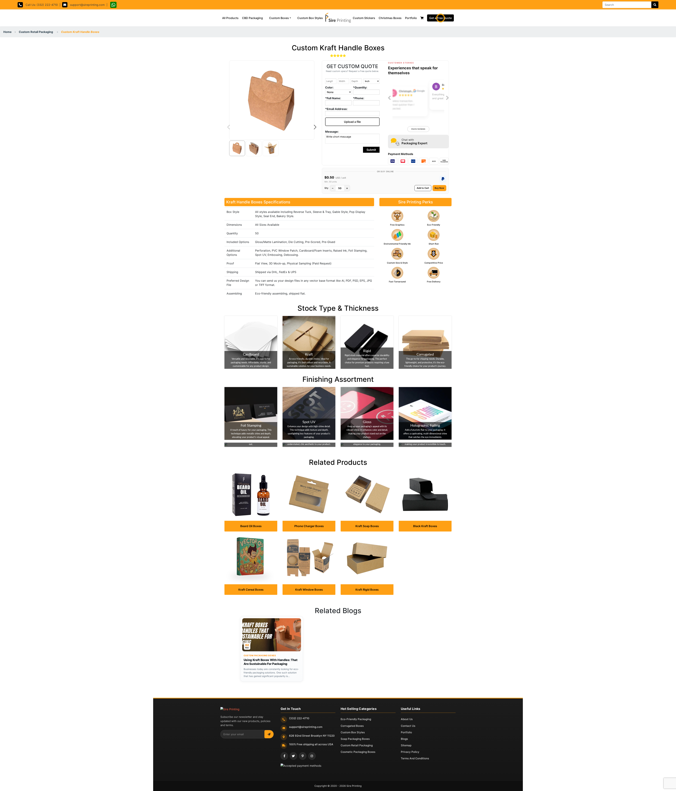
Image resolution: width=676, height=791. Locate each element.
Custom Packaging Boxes (260, 655)
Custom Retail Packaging (36, 32)
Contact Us (408, 725)
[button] (315, 127)
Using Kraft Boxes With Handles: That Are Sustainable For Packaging (271, 662)
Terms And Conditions (415, 758)
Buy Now (439, 188)
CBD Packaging (252, 18)
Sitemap (406, 745)
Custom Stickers (364, 18)
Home (7, 32)
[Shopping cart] (422, 17)
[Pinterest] (302, 756)
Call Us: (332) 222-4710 (40, 5)
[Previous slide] (389, 97)
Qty (326, 188)
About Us (407, 719)
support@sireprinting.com (86, 5)
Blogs (404, 739)
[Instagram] (312, 756)
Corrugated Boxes (352, 725)
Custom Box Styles (311, 18)
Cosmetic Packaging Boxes (358, 752)
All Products (231, 18)
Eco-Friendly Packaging (356, 719)
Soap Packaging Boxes (355, 739)
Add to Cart (423, 188)
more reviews (418, 129)
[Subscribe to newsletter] (269, 734)
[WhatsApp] (113, 5)
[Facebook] (284, 756)
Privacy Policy (410, 752)
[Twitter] (293, 756)
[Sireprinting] (338, 18)
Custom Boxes (279, 18)
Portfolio (411, 18)
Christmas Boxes (390, 18)
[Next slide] (447, 97)
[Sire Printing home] (229, 709)
